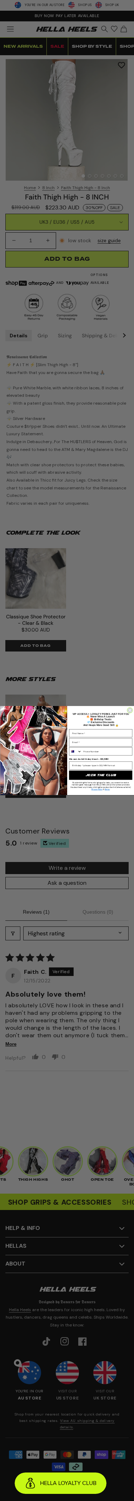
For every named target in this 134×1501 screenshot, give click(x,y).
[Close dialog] (130, 710)
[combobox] (75, 751)
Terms (107, 789)
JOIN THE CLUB (100, 775)
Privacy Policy (97, 789)
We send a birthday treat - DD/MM (89, 758)
